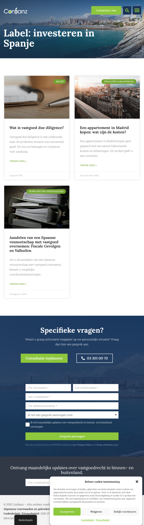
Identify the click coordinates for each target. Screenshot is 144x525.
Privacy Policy (84, 444)
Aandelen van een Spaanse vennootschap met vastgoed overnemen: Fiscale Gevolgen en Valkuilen (34, 244)
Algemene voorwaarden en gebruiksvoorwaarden (35, 509)
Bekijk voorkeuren (125, 511)
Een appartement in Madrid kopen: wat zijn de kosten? (104, 129)
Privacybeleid (102, 520)
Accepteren (67, 511)
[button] (137, 481)
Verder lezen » (17, 161)
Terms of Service (104, 444)
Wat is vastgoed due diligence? (36, 127)
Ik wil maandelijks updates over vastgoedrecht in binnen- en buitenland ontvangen (71, 424)
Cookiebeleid (87, 520)
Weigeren (96, 511)
